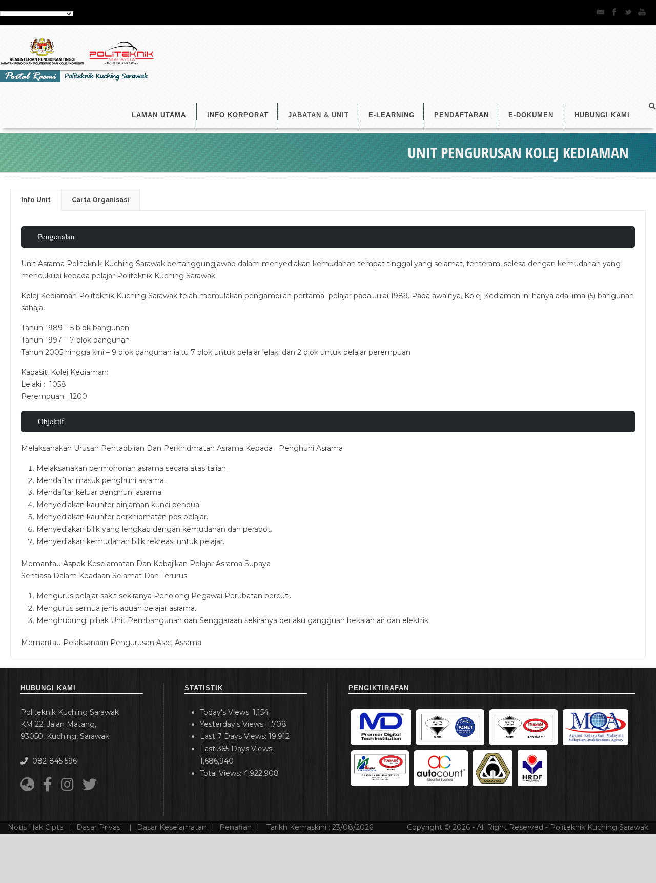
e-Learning (391, 115)
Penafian (235, 827)
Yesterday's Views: (233, 724)
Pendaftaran (461, 115)
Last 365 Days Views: (238, 748)
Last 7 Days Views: (234, 736)
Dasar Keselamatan (172, 827)
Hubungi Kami (602, 115)
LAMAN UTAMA (159, 115)
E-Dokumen (531, 115)
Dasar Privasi (100, 827)
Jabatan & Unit (318, 115)
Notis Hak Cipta (36, 827)
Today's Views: (226, 712)
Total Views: (221, 773)
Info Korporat (238, 115)
